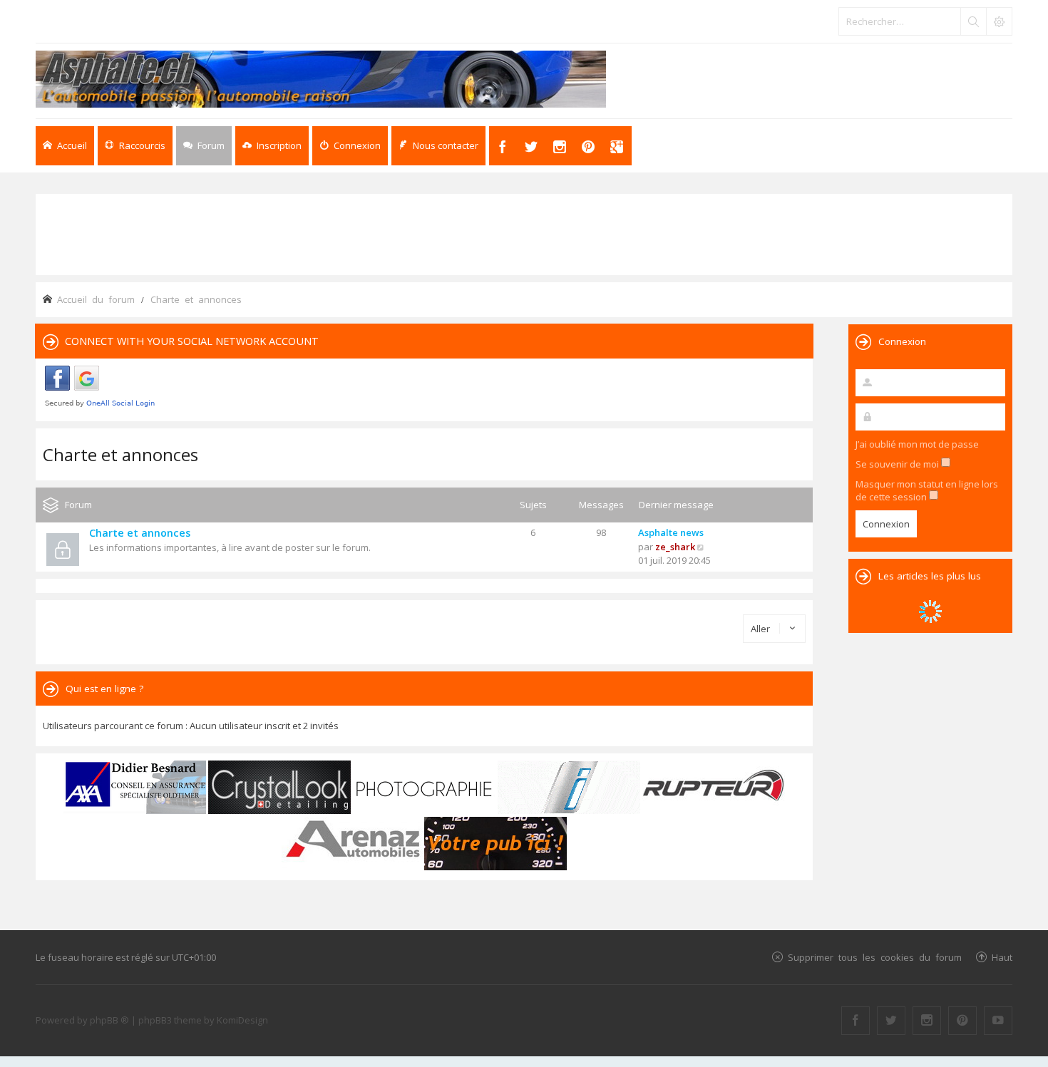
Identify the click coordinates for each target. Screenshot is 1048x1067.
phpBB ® (109, 1020)
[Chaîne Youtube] (998, 1020)
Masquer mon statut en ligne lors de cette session (927, 490)
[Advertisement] (524, 233)
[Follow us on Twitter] (891, 1020)
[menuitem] (272, 145)
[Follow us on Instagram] (927, 1020)
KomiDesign (242, 1020)
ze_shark (675, 546)
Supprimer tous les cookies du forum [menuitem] (875, 957)
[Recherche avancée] (999, 21)
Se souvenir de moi (898, 464)
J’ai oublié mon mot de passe (917, 444)
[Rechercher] (973, 21)
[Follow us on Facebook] (855, 1020)
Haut (1002, 957)
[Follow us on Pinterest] (962, 1020)
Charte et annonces (120, 454)
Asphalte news (671, 532)
